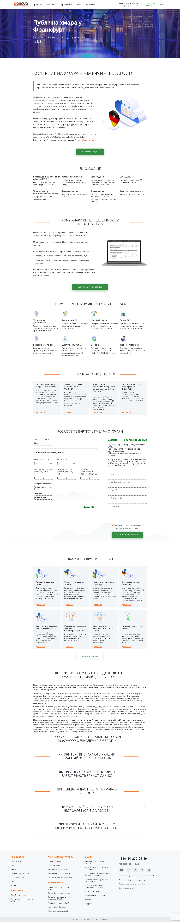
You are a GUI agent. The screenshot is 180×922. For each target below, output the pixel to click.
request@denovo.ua (130, 6)
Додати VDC (89, 507)
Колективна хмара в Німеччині (131, 583)
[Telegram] (148, 870)
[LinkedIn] (135, 870)
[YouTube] (121, 870)
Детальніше (40, 412)
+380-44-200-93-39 (128, 3)
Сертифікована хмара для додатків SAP (46, 627)
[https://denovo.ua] (21, 5)
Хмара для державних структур (104, 583)
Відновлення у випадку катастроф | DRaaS (103, 628)
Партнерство (66, 4)
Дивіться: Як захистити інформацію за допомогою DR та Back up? (104, 387)
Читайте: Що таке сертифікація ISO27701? (131, 386)
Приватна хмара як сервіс (45, 583)
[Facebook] (128, 870)
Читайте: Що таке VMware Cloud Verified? (73, 386)
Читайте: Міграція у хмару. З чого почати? (46, 385)
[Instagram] (141, 870)
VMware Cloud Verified (84, 140)
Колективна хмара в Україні (74, 583)
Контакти (90, 4)
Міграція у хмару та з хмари (132, 627)
